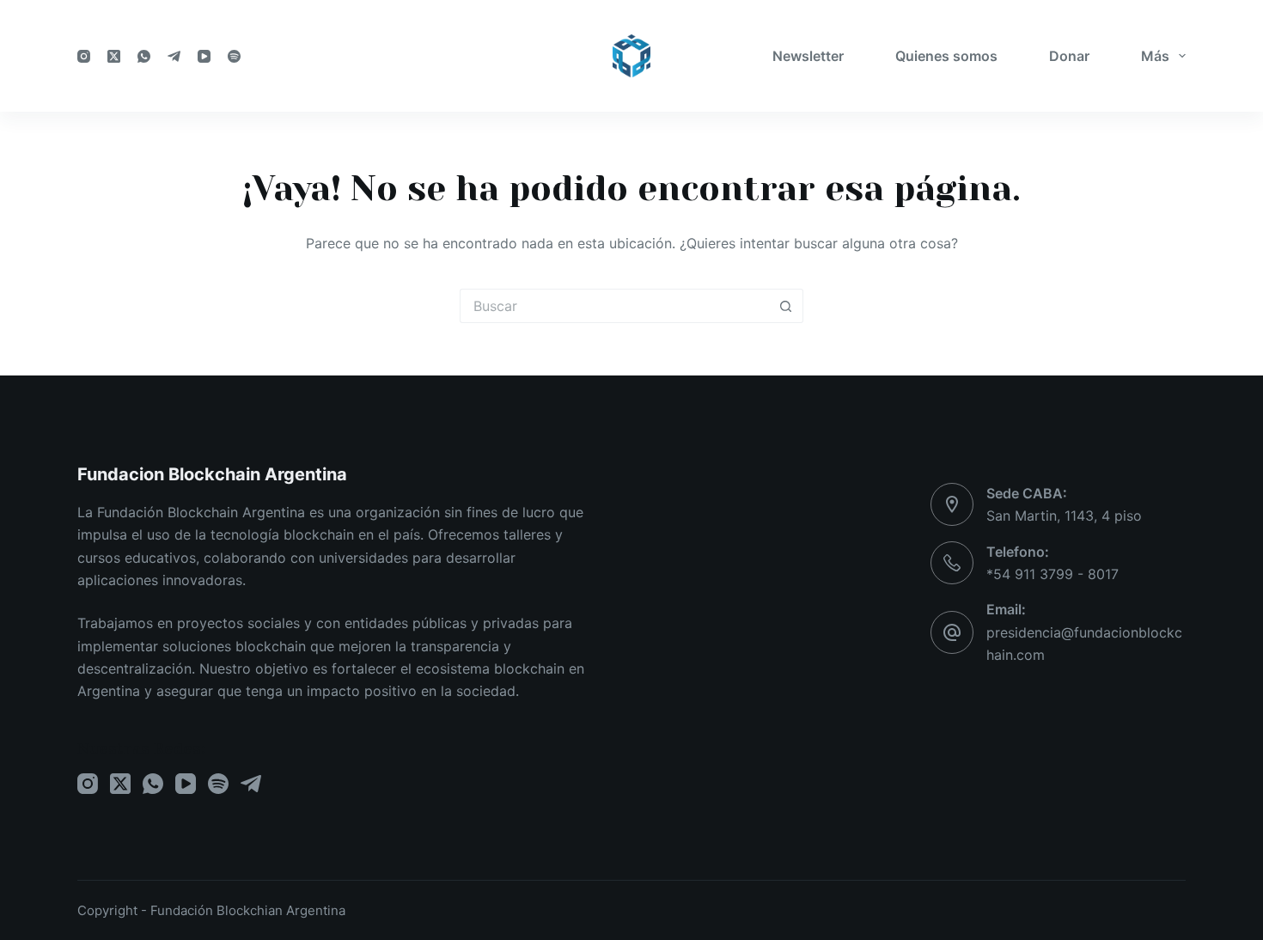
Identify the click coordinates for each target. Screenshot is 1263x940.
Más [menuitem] (1155, 55)
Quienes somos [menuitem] (946, 55)
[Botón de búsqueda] (786, 306)
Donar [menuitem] (1069, 55)
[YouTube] (204, 56)
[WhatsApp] (143, 56)
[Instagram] (83, 56)
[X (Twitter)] (113, 56)
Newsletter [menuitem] (808, 55)
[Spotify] (234, 56)
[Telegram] (174, 56)
